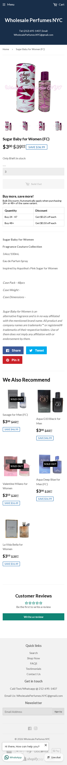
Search (33, 652)
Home (6, 49)
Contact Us (34, 674)
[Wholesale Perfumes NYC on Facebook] (30, 728)
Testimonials (33, 668)
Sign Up (58, 711)
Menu (10, 4)
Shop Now (33, 658)
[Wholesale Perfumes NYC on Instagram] (36, 728)
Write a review (33, 616)
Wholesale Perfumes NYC (33, 20)
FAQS (33, 663)
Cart (61, 4)
